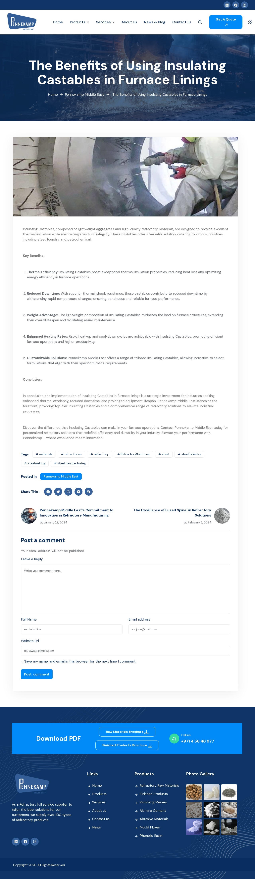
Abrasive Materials (154, 819)
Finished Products (154, 794)
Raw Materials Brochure (125, 732)
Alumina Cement (153, 810)
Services (99, 802)
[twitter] (58, 492)
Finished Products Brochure (125, 745)
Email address (139, 619)
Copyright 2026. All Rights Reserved (39, 865)
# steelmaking (34, 463)
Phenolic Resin (151, 835)
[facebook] (48, 492)
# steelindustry (189, 454)
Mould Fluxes (150, 827)
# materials (44, 454)
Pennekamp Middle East (84, 94)
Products (99, 794)
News (96, 827)
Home (53, 94)
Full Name (29, 619)
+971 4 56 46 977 (197, 741)
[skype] (89, 492)
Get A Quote (226, 19)
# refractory (99, 454)
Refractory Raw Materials (159, 785)
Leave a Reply (32, 559)
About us (99, 810)
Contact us (101, 819)
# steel (163, 454)
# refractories (71, 454)
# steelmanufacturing (70, 463)
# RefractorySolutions (133, 454)
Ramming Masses (153, 802)
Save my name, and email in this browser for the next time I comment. (80, 661)
